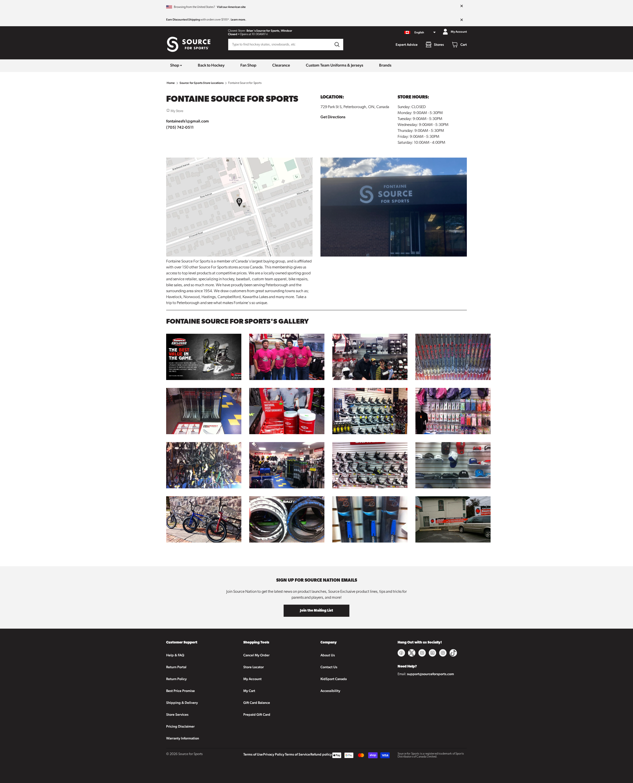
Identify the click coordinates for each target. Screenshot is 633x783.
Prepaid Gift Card (256, 714)
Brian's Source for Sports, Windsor (269, 30)
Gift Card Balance (256, 703)
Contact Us (328, 667)
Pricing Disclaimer (180, 726)
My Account (252, 679)
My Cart (249, 691)
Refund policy (321, 754)
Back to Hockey (211, 65)
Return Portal (176, 667)
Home (171, 83)
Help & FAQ (175, 655)
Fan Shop (248, 65)
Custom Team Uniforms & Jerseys (334, 65)
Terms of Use (253, 754)
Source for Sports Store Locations (202, 83)
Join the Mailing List (316, 611)
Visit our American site (231, 7)
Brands (385, 65)
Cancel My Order (256, 655)
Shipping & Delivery (182, 703)
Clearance (281, 65)
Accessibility (330, 691)
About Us (327, 655)
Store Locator (253, 667)
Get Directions (332, 117)
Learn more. (238, 19)
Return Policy (176, 679)
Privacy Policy (273, 754)
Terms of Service (297, 754)
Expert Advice (407, 45)
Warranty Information (182, 738)
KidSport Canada (333, 679)
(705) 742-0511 (180, 127)
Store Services (177, 714)
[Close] (461, 6)
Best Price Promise (180, 691)
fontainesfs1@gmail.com (187, 121)
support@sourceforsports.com (430, 674)
